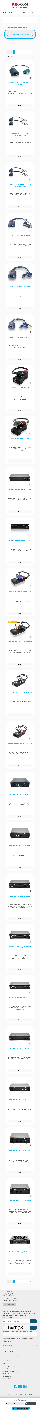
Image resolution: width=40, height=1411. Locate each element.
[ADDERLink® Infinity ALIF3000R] (20, 1239)
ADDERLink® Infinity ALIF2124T (20, 1201)
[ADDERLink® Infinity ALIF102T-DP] (20, 680)
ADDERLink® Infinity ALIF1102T (20, 794)
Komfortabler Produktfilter (21, 34)
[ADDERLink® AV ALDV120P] (20, 426)
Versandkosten (6, 1376)
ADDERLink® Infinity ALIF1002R (20, 489)
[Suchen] (24, 12)
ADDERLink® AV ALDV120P (20, 438)
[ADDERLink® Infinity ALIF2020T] (20, 985)
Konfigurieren (30, 1403)
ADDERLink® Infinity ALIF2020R (20, 947)
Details (20, 105)
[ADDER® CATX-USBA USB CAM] (20, 325)
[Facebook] (15, 1386)
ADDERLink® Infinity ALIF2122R (20, 1099)
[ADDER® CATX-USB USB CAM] (20, 274)
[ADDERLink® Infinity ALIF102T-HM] (20, 731)
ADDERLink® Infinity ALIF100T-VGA (20, 591)
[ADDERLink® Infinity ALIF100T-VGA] (20, 579)
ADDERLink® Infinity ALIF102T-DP (20, 693)
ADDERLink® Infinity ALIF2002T (20, 896)
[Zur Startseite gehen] (20, 5)
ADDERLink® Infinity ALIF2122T (20, 1150)
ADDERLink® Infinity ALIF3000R (20, 1252)
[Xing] (25, 1386)
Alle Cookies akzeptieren (20, 1408)
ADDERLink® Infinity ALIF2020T (20, 997)
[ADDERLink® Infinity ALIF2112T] (20, 1036)
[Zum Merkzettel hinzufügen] (30, 78)
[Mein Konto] (32, 12)
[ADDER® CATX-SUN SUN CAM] (20, 223)
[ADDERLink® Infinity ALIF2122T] (20, 1138)
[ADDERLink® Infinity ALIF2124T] (20, 1189)
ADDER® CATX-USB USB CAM (20, 286)
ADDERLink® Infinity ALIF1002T (20, 540)
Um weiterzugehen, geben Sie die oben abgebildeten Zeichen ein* (17, 1331)
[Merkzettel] (28, 12)
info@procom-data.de (9, 1300)
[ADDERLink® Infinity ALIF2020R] (20, 935)
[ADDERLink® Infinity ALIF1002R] (20, 477)
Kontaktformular (7, 1378)
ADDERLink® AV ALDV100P (20, 388)
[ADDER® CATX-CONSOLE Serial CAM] (20, 71)
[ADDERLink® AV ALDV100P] (20, 376)
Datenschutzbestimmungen (10, 1371)
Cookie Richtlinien (7, 1368)
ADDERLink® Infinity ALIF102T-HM (20, 743)
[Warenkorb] (36, 12)
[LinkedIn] (20, 1386)
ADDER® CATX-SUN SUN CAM (20, 235)
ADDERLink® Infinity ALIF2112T (20, 1048)
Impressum (5, 1373)
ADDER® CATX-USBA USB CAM (20, 337)
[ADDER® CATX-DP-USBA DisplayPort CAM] (20, 122)
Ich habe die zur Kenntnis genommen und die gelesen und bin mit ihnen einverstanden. (18, 1340)
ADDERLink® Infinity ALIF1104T (20, 845)
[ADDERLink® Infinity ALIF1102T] (20, 782)
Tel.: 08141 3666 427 (9, 1299)
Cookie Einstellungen (8, 1366)
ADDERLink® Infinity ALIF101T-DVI (20, 642)
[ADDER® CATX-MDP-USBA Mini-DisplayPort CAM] (20, 172)
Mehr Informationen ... (23, 1400)
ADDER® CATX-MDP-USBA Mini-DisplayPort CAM (20, 185)
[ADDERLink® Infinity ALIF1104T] (20, 833)
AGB (3, 1364)
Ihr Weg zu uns (10, 1304)
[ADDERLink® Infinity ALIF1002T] (20, 528)
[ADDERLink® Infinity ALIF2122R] (20, 1087)
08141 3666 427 (8, 1351)
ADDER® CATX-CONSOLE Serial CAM (20, 83)
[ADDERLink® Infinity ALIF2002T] (20, 884)
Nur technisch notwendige (14, 1403)
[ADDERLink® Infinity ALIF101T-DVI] (20, 630)
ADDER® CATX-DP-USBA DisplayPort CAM (20, 134)
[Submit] (34, 1321)
